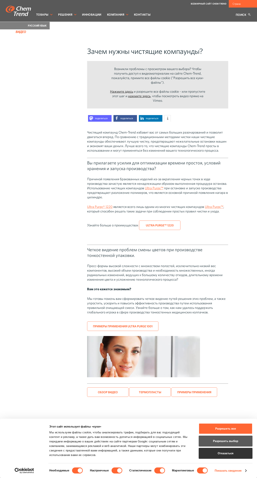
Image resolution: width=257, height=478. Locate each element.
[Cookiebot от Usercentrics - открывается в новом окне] (24, 470)
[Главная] (18, 11)
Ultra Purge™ (154, 188)
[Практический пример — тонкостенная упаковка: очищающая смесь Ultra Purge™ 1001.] (143, 376)
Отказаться (225, 453)
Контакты (142, 14)
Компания (115, 14)
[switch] (117, 470)
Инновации (91, 14)
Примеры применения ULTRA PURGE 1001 (123, 326)
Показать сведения (228, 470)
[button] (100, 118)
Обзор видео (108, 392)
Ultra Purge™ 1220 (160, 225)
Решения (65, 14)
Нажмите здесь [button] (121, 91)
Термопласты (150, 392)
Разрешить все (225, 428)
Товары (42, 14)
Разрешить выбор (225, 441)
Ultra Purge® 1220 (100, 207)
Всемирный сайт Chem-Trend (209, 3)
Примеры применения (194, 392)
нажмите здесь (139, 96)
